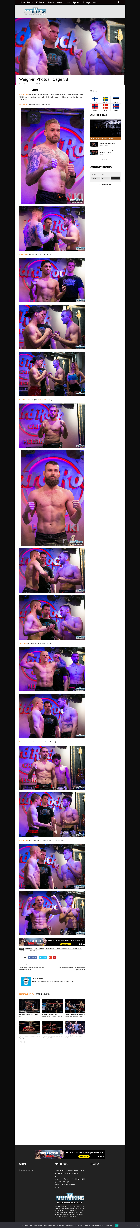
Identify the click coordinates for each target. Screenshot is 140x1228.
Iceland (116, 110)
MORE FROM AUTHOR (44, 994)
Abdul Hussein (23, 254)
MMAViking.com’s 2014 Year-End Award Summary (70, 1170)
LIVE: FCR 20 (58, 1187)
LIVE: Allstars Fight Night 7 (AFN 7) (102, 138)
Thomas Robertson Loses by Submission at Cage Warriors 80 (71, 969)
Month (94, 174)
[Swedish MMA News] (95, 99)
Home (22, 2)
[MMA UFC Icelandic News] (115, 106)
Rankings (86, 2)
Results (51, 2)
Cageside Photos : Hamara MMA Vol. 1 (108, 143)
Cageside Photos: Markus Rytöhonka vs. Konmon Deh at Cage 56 (52, 1016)
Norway (95, 110)
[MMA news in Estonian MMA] (115, 99)
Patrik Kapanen (42, 400)
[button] (118, 2)
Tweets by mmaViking (26, 1170)
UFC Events (40, 2)
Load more (105, 159)
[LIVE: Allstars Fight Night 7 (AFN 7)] (105, 130)
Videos (59, 2)
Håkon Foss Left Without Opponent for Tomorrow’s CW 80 (31, 969)
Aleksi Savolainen (24, 400)
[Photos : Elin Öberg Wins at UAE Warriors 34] (75, 1027)
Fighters (75, 2)
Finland (95, 102)
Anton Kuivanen (24, 94)
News (29, 2)
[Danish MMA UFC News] (105, 106)
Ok (117, 1225)
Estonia (115, 102)
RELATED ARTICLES (26, 994)
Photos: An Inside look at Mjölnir (65, 1185)
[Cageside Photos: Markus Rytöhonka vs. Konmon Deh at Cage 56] (52, 1006)
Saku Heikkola (23, 104)
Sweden (105, 102)
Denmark (105, 110)
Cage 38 (58, 948)
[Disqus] (52, 1071)
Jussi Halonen (23, 643)
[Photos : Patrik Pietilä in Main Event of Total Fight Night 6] (52, 1027)
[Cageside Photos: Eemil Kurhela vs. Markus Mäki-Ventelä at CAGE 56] (75, 1006)
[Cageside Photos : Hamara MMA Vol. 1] (29, 1006)
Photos (67, 2)
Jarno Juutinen (25, 83)
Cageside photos (66, 948)
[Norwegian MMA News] (95, 106)
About (95, 2)
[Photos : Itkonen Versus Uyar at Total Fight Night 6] (29, 1027)
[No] (138, 1225)
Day (103, 174)
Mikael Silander (24, 742)
